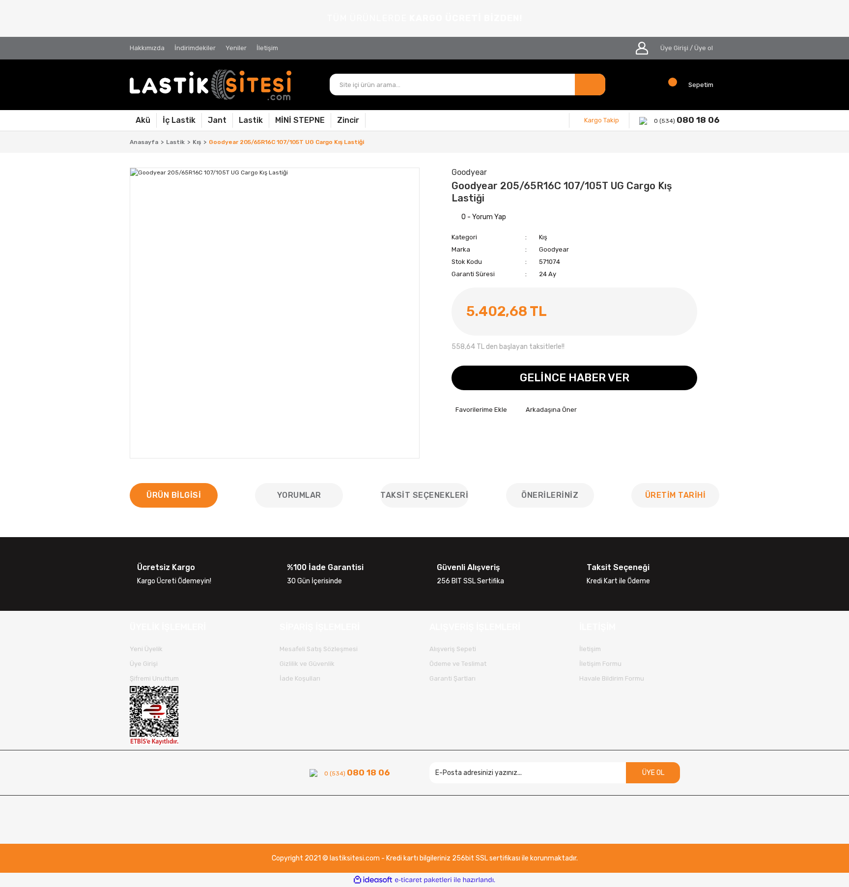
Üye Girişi (674, 48)
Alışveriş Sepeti (452, 649)
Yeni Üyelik (146, 649)
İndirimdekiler (195, 48)
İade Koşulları (300, 678)
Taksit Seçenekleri (424, 495)
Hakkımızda (147, 48)
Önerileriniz (549, 495)
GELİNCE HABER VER (574, 377)
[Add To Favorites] (479, 410)
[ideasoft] (373, 880)
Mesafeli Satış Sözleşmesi (319, 649)
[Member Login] (642, 48)
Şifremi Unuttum (154, 678)
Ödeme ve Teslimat (457, 663)
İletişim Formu (600, 663)
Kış (543, 237)
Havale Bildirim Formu (611, 678)
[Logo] (211, 84)
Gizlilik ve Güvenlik (307, 663)
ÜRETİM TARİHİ (675, 495)
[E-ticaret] (423, 880)
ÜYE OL (653, 773)
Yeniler (236, 48)
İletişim (267, 48)
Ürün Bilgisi (173, 495)
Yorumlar (299, 495)
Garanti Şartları (452, 678)
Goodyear (554, 249)
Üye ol (703, 48)
